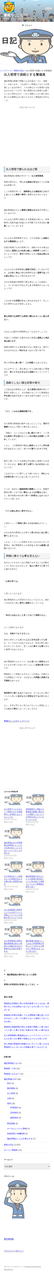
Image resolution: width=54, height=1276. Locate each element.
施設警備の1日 (10, 1079)
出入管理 (11, 1093)
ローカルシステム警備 (17, 1128)
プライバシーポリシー (14, 1251)
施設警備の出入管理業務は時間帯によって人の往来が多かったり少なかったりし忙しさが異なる (13, 848)
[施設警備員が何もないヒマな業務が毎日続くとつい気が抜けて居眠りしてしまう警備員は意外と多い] (35, 866)
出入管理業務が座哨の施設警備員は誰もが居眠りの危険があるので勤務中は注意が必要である (13, 946)
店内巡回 (14, 1113)
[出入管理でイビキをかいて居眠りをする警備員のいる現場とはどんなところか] (13, 799)
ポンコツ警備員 (11, 1150)
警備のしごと (13, 15)
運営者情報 (9, 1239)
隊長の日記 (9, 1145)
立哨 (9, 1098)
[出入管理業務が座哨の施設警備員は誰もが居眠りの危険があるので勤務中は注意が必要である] (13, 931)
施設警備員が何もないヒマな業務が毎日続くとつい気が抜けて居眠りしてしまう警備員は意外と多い (35, 881)
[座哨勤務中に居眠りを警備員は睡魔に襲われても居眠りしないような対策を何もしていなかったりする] (35, 799)
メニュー (28, 25)
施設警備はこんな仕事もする (20, 1139)
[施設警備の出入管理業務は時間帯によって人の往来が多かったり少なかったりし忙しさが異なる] (13, 833)
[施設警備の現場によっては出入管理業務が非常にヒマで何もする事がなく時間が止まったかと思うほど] (35, 931)
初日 (9, 1083)
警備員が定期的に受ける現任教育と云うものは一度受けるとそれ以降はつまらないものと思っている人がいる (26, 1006)
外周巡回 (14, 1107)
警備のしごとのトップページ (16, 721)
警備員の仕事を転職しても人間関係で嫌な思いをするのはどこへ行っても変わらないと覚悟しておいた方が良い (26, 1018)
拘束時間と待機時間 (16, 1133)
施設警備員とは (11, 1063)
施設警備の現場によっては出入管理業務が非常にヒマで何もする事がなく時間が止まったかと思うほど (35, 946)
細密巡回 (14, 1118)
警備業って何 (10, 1068)
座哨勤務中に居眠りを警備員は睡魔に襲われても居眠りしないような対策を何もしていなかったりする (35, 814)
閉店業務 (11, 1123)
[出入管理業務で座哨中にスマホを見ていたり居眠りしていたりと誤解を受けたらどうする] (13, 900)
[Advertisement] (27, 135)
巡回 (9, 1103)
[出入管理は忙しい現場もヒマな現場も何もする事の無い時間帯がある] (13, 866)
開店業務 (11, 1088)
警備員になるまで (12, 1074)
